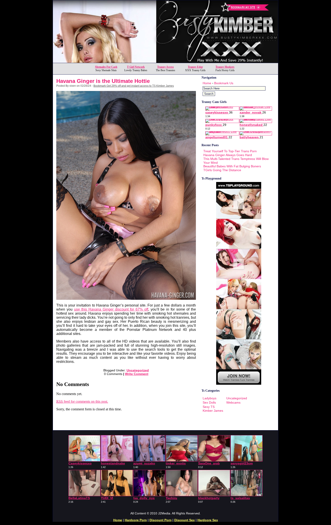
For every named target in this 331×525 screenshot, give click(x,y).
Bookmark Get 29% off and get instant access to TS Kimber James (133, 85)
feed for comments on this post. (82, 401)
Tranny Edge (195, 66)
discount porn (161, 520)
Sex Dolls (209, 402)
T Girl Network (136, 66)
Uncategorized (138, 370)
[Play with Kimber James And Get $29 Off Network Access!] (165, 62)
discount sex (184, 520)
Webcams (233, 402)
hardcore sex (207, 520)
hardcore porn (136, 520)
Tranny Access (165, 66)
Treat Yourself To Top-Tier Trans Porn (230, 151)
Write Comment (136, 374)
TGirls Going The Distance (222, 170)
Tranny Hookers (224, 66)
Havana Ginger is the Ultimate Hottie (103, 81)
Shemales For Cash (106, 66)
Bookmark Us (223, 83)
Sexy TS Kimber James (213, 408)
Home (207, 83)
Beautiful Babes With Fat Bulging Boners (232, 166)
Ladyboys (209, 398)
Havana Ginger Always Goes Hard (227, 155)
